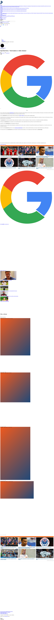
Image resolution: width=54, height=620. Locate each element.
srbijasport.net (6, 616)
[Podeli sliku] (1, 371)
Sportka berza (6, 613)
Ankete (3, 613)
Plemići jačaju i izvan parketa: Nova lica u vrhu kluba (8, 167)
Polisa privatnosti (10, 611)
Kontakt (6, 612)
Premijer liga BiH (6, 9)
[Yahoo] (7, 25)
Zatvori (1, 618)
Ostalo (9, 9)
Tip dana (5, 13)
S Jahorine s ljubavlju (3, 15)
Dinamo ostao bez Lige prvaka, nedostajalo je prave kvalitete (26, 156)
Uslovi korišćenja (6, 611)
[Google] (1, 25)
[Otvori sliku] (3, 371)
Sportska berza (4, 144)
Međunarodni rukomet (20, 9)
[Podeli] (1, 54)
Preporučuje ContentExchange (50, 169)
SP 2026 (18, 6)
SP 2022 (16, 6)
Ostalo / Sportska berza (3, 270)
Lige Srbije (11, 9)
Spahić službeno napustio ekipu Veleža (6, 156)
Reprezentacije (7, 6)
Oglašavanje (8, 612)
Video (1, 18)
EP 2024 (14, 6)
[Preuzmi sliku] (2, 371)
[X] (5, 25)
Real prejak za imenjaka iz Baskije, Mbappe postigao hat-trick (26, 168)
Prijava (2, 19)
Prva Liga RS (2, 9)
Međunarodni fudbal (2, 6)
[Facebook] (3, 25)
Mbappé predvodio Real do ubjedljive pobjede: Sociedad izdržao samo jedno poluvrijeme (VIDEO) (44, 156)
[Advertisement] (27, 32)
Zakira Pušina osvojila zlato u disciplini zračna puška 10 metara (44, 168)
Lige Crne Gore (15, 9)
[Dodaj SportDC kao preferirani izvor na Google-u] (27, 107)
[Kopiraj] (0, 108)
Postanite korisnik (2, 612)
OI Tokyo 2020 (2, 13)
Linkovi (1, 613)
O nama (3, 611)
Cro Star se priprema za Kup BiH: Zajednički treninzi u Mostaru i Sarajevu (8, 559)
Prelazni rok (10, 6)
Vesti (1, 4)
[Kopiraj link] (5, 371)
